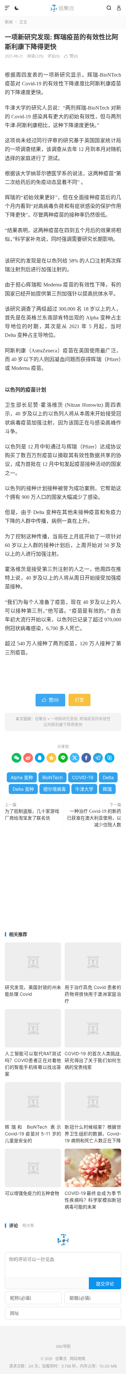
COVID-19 (82, 777)
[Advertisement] (63, 880)
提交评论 (105, 1283)
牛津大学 (84, 789)
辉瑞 (107, 789)
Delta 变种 (23, 789)
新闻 (9, 22)
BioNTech (52, 777)
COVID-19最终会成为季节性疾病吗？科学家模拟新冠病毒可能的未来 (93, 1199)
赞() (71, 56)
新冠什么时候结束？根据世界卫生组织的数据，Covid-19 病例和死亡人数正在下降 (93, 1133)
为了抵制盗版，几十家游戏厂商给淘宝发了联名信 (32, 815)
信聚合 (63, 8)
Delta (108, 777)
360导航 (63, 1346)
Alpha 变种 (22, 777)
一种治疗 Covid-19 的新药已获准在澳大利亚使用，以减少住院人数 (94, 818)
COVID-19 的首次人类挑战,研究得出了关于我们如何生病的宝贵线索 (93, 1060)
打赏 (79, 700)
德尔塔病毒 (54, 789)
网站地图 (77, 1359)
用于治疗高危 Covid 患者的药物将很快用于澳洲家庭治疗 (93, 994)
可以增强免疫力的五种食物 (32, 1193)
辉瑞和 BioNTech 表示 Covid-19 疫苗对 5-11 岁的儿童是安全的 (33, 1133)
